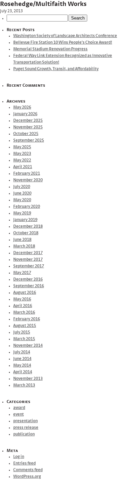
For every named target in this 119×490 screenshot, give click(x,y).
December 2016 (28, 279)
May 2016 (22, 299)
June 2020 (22, 193)
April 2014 (22, 372)
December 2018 (28, 226)
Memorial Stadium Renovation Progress (50, 49)
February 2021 (26, 173)
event (18, 414)
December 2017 (28, 253)
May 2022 (22, 160)
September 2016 (28, 286)
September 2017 (28, 266)
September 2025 (28, 140)
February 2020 (26, 206)
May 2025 (22, 147)
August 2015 (24, 326)
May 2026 (22, 107)
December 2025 (28, 120)
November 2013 (28, 379)
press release (25, 427)
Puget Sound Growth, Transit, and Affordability (56, 69)
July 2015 (21, 332)
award (19, 408)
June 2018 (22, 240)
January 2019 (25, 220)
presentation (25, 421)
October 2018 (25, 233)
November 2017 (28, 259)
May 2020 (22, 200)
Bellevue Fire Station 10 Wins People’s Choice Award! (62, 42)
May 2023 (22, 154)
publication (24, 434)
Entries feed (24, 463)
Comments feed (28, 470)
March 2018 (24, 246)
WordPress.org (27, 476)
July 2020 (21, 187)
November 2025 (28, 127)
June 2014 (22, 359)
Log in (18, 457)
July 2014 (21, 352)
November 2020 (28, 180)
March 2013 (24, 385)
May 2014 (22, 365)
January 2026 (25, 114)
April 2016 (22, 306)
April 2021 (22, 167)
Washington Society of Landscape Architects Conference (65, 36)
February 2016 (26, 319)
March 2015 (24, 339)
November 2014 (28, 345)
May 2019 (22, 213)
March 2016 (24, 312)
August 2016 (24, 292)
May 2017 (22, 273)
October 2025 (25, 134)
